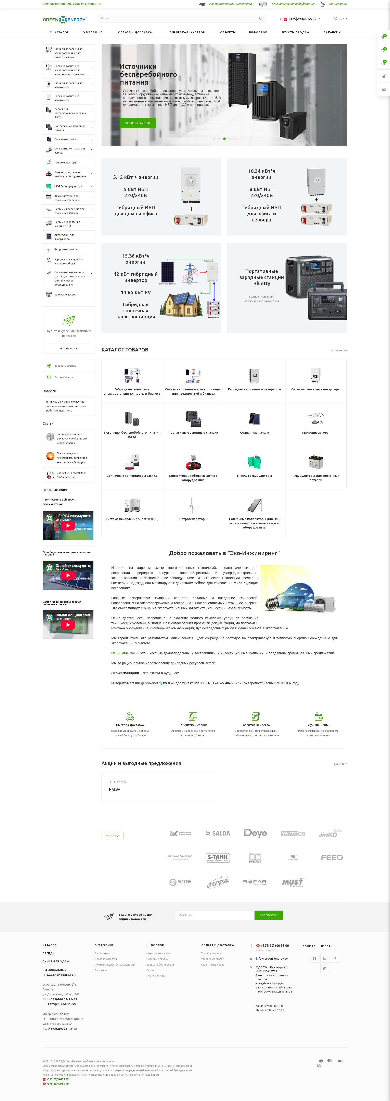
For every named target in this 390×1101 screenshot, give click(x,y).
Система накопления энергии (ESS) (132, 519)
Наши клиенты (123, 653)
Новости (49, 391)
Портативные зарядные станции (193, 432)
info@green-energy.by (272, 958)
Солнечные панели (254, 432)
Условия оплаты (211, 953)
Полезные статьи (157, 958)
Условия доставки (212, 958)
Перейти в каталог (138, 123)
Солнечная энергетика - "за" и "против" (71, 474)
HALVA (114, 789)
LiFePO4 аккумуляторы (254, 475)
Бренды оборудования (160, 964)
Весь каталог (339, 350)
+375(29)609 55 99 (57, 1083)
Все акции (340, 764)
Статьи (48, 423)
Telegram (335, 958)
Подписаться (269, 915)
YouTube (324, 968)
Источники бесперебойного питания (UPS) (132, 434)
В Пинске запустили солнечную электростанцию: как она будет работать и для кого (66, 406)
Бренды (49, 953)
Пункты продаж (56, 961)
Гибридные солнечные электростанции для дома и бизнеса (132, 391)
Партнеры (100, 970)
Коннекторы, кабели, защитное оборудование (193, 478)
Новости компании (158, 953)
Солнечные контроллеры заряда (132, 475)
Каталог (50, 945)
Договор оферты (105, 958)
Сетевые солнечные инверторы (315, 389)
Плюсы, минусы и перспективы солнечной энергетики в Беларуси (72, 458)
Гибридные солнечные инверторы (254, 389)
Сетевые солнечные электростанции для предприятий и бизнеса (193, 391)
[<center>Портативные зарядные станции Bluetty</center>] (317, 288)
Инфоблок (155, 945)
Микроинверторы (315, 432)
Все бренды (112, 836)
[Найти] (261, 18)
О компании (101, 953)
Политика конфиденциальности (114, 964)
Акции (150, 970)
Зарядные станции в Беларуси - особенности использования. (72, 438)
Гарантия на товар (212, 964)
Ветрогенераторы (193, 519)
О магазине (104, 945)
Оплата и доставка (217, 945)
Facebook (314, 958)
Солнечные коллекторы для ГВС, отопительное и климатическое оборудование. (254, 523)
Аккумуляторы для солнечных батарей (315, 478)
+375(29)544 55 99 (57, 1079)
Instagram (324, 958)
